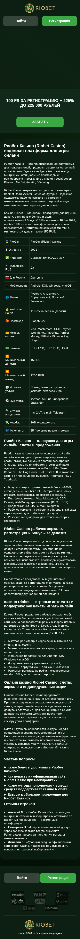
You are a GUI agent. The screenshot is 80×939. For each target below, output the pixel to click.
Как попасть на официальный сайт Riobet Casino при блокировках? (34, 778)
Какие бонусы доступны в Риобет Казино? (33, 769)
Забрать (40, 122)
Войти (21, 21)
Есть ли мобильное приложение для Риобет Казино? (36, 796)
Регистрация (59, 21)
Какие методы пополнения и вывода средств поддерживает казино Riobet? (36, 787)
